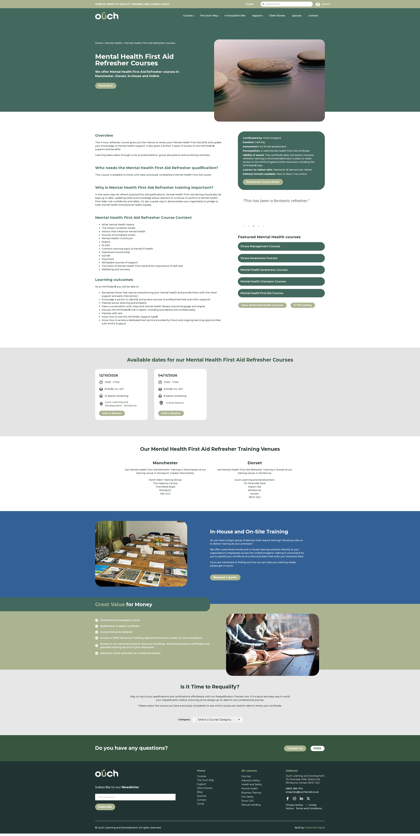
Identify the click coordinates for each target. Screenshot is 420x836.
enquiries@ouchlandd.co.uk (302, 791)
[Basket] (317, 4)
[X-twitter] (308, 798)
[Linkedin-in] (301, 798)
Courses (188, 15)
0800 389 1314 (294, 788)
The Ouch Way (209, 15)
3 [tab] (253, 226)
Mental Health (113, 43)
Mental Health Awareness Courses (264, 269)
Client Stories (277, 15)
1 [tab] (243, 226)
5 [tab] (263, 226)
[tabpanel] (281, 204)
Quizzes (297, 15)
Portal (200, 803)
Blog (199, 791)
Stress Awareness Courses (259, 258)
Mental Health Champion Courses (263, 281)
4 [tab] (258, 226)
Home (98, 43)
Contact (313, 15)
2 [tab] (248, 226)
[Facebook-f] (287, 798)
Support (257, 15)
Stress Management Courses (260, 246)
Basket (326, 4)
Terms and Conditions (309, 808)
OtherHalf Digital (315, 827)
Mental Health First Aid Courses (262, 293)
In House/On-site (235, 15)
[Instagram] (294, 798)
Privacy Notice (294, 804)
